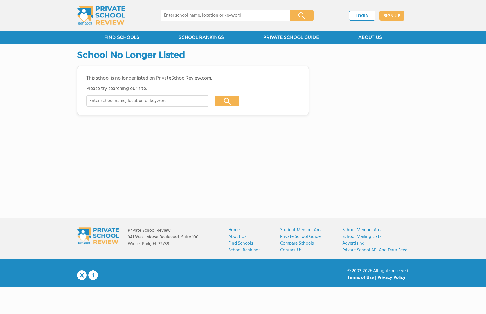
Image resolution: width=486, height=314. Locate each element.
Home (234, 230)
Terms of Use (360, 277)
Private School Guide (300, 236)
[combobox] (221, 15)
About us (237, 236)
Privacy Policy (391, 277)
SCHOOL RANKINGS (201, 37)
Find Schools (240, 243)
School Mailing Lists (361, 236)
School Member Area (362, 230)
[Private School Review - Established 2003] (101, 15)
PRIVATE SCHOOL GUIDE (291, 37)
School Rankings (244, 250)
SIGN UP (392, 16)
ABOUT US (370, 37)
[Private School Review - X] (82, 275)
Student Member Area (301, 230)
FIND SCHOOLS (121, 37)
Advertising (353, 243)
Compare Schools (297, 243)
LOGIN (362, 16)
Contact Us (291, 250)
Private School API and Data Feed (375, 250)
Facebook (93, 275)
